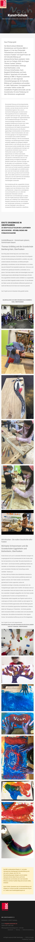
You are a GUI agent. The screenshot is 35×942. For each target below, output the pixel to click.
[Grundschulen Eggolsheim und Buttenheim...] (17, 316)
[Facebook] (30, 4)
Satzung (18, 929)
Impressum (10, 929)
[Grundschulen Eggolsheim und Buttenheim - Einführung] (17, 352)
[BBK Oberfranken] (3, 4)
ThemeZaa (31, 939)
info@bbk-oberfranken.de (10, 923)
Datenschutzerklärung (28, 929)
